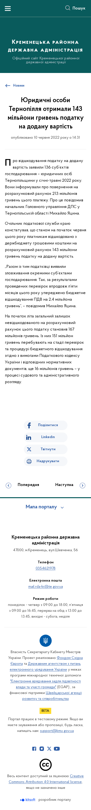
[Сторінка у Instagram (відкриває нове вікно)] (42, 749)
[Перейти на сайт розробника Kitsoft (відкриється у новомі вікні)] (28, 800)
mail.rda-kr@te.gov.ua (45, 587)
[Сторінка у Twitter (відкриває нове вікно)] (49, 749)
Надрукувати (48, 461)
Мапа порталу (41, 507)
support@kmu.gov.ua (57, 731)
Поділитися (48, 425)
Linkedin (48, 437)
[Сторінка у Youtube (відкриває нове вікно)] (57, 749)
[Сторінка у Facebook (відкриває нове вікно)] (34, 749)
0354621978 (46, 568)
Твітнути (48, 449)
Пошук (79, 8)
